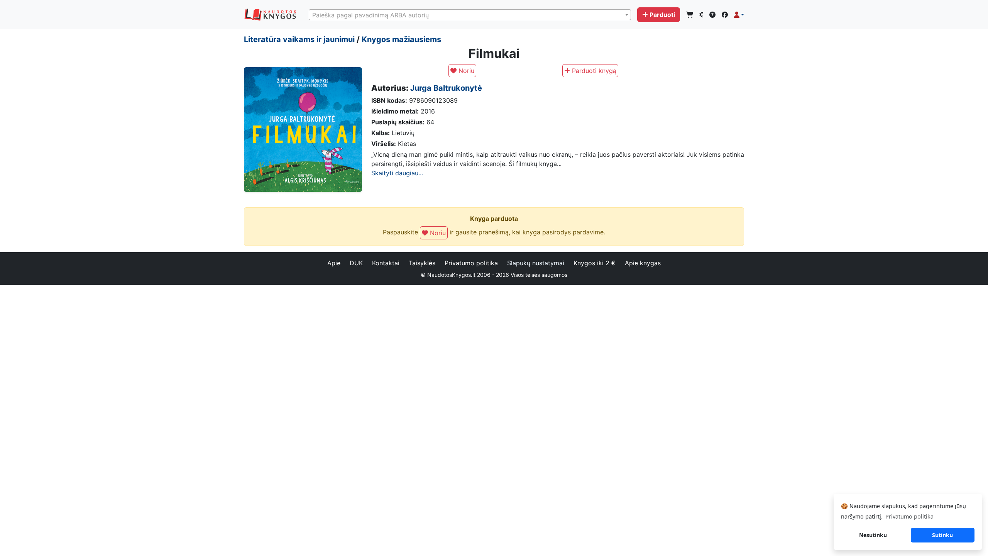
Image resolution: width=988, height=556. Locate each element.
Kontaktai (385, 263)
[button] (739, 15)
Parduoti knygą (593, 71)
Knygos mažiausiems (401, 39)
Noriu (465, 71)
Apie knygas (643, 263)
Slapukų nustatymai (535, 263)
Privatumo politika (471, 263)
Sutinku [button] (942, 535)
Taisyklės (422, 263)
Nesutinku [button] (873, 535)
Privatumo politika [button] (909, 516)
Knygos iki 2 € (595, 263)
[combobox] (470, 14)
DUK (356, 263)
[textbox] (470, 15)
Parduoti (662, 15)
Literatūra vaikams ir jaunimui (299, 39)
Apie (333, 263)
